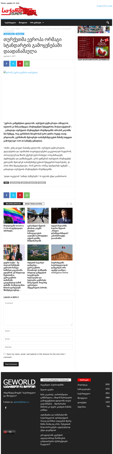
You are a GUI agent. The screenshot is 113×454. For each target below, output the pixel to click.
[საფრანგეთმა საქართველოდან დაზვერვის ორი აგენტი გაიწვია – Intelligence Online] (62, 252)
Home (6, 29)
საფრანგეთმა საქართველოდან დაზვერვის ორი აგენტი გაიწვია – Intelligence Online (59, 267)
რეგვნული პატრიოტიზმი (52, 385)
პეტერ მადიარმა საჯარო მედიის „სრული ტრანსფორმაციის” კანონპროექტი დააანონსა (60, 231)
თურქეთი (42, 183)
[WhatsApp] (27, 64)
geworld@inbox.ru (21, 402)
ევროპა (24, 183)
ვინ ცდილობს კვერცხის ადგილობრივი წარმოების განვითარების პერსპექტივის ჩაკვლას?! (54, 439)
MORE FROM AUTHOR (33, 204)
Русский (108, 6)
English (100, 6)
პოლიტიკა (83, 385)
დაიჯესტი (82, 402)
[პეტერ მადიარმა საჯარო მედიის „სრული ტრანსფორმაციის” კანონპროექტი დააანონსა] (62, 216)
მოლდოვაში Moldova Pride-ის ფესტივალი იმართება (14, 228)
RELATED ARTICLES (13, 204)
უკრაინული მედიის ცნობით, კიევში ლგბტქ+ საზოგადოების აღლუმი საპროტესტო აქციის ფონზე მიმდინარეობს (37, 233)
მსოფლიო (23, 22)
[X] (13, 64)
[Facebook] (6, 64)
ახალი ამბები (15, 29)
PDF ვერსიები (35, 22)
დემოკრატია (15, 183)
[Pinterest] (20, 64)
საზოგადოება (84, 389)
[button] (107, 22)
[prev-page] (67, 203)
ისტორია (82, 407)
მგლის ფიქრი (47, 390)
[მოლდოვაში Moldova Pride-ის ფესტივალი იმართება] (14, 216)
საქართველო (10, 22)
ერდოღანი (32, 183)
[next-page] (71, 203)
